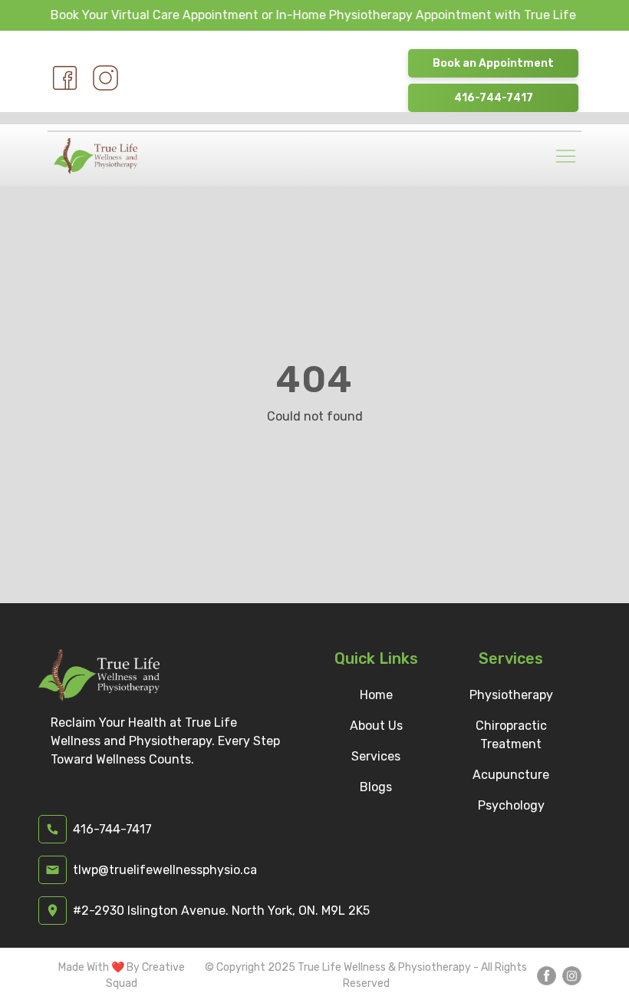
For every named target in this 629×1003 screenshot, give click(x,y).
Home (376, 695)
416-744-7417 (493, 97)
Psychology (511, 805)
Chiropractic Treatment (511, 734)
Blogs (376, 787)
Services (375, 756)
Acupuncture (511, 774)
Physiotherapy (511, 695)
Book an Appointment (493, 63)
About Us (376, 725)
